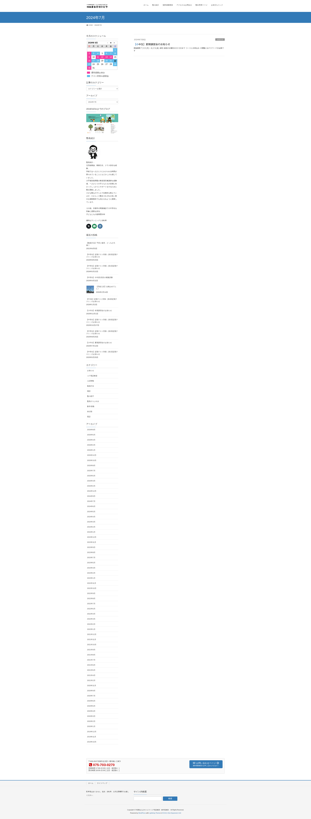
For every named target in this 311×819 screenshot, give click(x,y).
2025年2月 (91, 486)
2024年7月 (91, 501)
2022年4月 (91, 614)
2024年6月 (91, 506)
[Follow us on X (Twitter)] (88, 226)
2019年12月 (91, 732)
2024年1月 (91, 532)
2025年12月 (91, 455)
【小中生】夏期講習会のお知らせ (152, 44)
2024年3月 (91, 522)
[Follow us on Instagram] (100, 226)
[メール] (94, 226)
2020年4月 (91, 711)
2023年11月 (91, 542)
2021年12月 (91, 634)
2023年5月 (91, 563)
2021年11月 (91, 639)
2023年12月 (91, 537)
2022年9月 (91, 593)
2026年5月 (91, 435)
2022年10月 (91, 588)
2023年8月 (91, 552)
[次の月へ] (115, 42)
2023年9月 (91, 547)
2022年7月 (91, 604)
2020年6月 (91, 701)
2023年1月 (91, 578)
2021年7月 (91, 660)
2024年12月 (91, 491)
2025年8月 (91, 465)
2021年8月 (91, 655)
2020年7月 (91, 696)
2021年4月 (91, 675)
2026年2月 (91, 445)
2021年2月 (91, 680)
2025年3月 (91, 481)
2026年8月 (91, 430)
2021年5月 (91, 670)
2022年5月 (91, 609)
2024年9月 (91, 496)
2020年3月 (91, 716)
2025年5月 (91, 476)
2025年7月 (91, 471)
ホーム (90, 783)
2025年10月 (91, 460)
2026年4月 (91, 440)
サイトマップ (102, 783)
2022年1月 (91, 629)
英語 (89, 417)
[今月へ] (111, 42)
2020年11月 (91, 685)
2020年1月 (91, 726)
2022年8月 (91, 598)
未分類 (89, 411)
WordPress (142, 813)
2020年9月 (91, 691)
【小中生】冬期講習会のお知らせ (99, 310)
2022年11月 (91, 583)
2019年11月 (91, 737)
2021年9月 (91, 650)
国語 (89, 391)
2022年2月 (91, 624)
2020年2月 (91, 721)
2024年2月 (91, 527)
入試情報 (90, 381)
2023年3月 (91, 568)
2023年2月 (91, 573)
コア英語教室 (92, 376)
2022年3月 (91, 619)
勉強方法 (90, 386)
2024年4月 (91, 517)
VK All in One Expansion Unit (171, 813)
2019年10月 (91, 742)
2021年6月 (91, 665)
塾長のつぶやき (93, 401)
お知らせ (220, 39)
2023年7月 (91, 557)
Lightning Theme (154, 813)
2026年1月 (91, 450)
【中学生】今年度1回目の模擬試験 (99, 277)
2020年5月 (91, 706)
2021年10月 (91, 645)
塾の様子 (90, 396)
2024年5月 (91, 512)
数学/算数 (90, 406)
